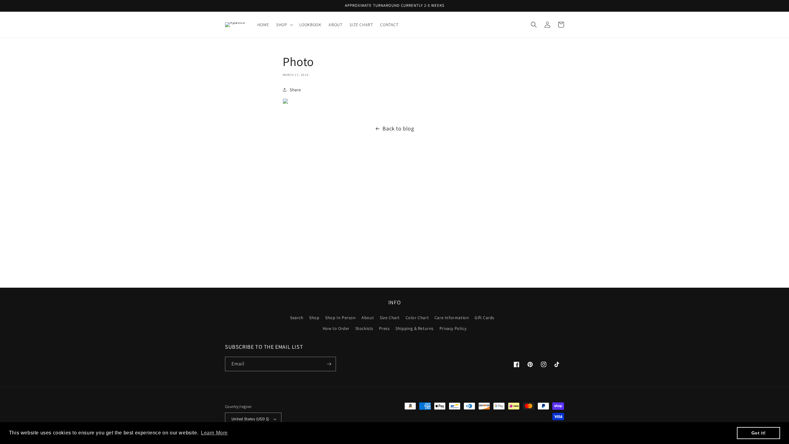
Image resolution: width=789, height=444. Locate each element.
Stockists (364, 328)
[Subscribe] (329, 364)
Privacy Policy (452, 328)
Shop (314, 317)
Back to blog (398, 128)
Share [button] (295, 89)
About (368, 317)
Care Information (452, 317)
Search (297, 317)
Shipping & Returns (414, 328)
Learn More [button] (214, 432)
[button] (283, 24)
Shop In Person (340, 317)
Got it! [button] (758, 432)
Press (384, 328)
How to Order (336, 328)
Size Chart (390, 317)
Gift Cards (484, 317)
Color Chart (417, 317)
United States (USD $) (250, 418)
